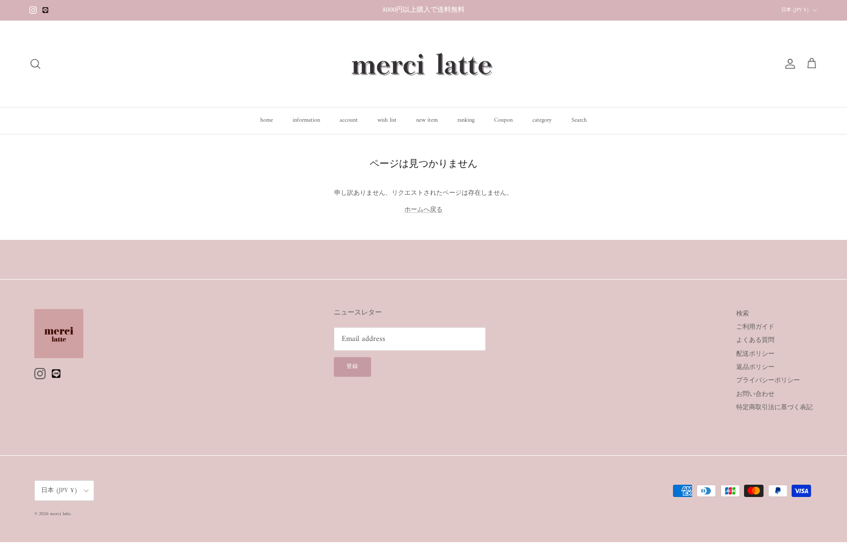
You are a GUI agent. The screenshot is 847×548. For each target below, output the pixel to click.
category (542, 120)
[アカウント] (788, 64)
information (306, 120)
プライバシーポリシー (768, 380)
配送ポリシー (755, 354)
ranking (465, 120)
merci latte (60, 514)
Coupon (503, 120)
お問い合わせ (755, 394)
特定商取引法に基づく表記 (774, 407)
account (349, 120)
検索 (742, 313)
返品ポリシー (755, 367)
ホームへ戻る (423, 209)
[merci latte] (423, 63)
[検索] (35, 64)
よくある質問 (755, 340)
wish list (387, 120)
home (266, 120)
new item (427, 120)
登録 (352, 366)
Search (579, 120)
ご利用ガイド (755, 327)
